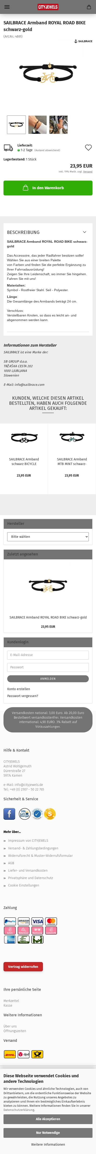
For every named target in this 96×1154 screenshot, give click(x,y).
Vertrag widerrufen (23, 967)
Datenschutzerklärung (18, 1110)
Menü (7, 7)
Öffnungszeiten (14, 1031)
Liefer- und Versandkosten (28, 871)
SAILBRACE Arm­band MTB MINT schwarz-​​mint (72, 461)
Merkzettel (11, 1001)
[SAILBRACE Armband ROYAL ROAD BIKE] (48, 74)
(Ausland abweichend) (47, 150)
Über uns (10, 1026)
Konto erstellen (18, 689)
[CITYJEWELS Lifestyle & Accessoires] (48, 7)
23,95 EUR (48, 627)
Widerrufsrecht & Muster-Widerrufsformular (40, 856)
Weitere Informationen (48, 1145)
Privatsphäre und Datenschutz (30, 878)
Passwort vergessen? (22, 696)
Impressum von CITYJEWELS (28, 841)
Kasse (7, 1005)
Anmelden (48, 678)
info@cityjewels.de (29, 785)
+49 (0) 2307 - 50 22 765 (27, 789)
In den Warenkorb (48, 187)
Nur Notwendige (48, 1133)
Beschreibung (23, 232)
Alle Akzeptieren (48, 1119)
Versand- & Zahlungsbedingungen (33, 848)
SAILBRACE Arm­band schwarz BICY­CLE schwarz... (24, 461)
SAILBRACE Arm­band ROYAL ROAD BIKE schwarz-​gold (48, 617)
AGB (11, 863)
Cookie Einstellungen (23, 885)
